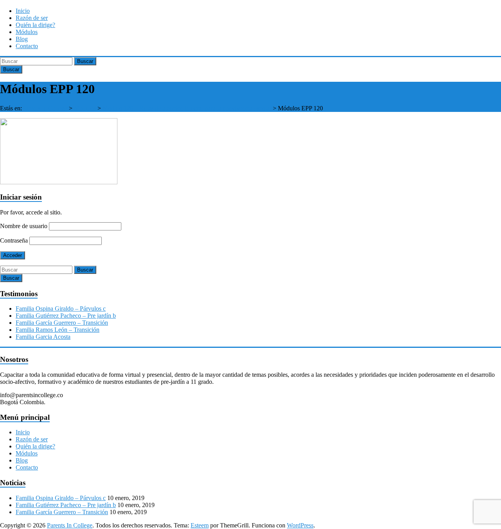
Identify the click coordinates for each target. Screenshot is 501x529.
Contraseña (14, 240)
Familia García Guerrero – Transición (62, 322)
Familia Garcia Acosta (43, 336)
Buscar (85, 61)
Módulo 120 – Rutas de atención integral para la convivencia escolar (187, 108)
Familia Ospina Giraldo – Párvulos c (61, 308)
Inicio (23, 10)
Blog (22, 39)
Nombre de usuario (23, 226)
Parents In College (44, 108)
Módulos (27, 32)
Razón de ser (32, 17)
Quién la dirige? (35, 25)
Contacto (27, 46)
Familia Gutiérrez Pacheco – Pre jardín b (66, 315)
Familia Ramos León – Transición (57, 329)
